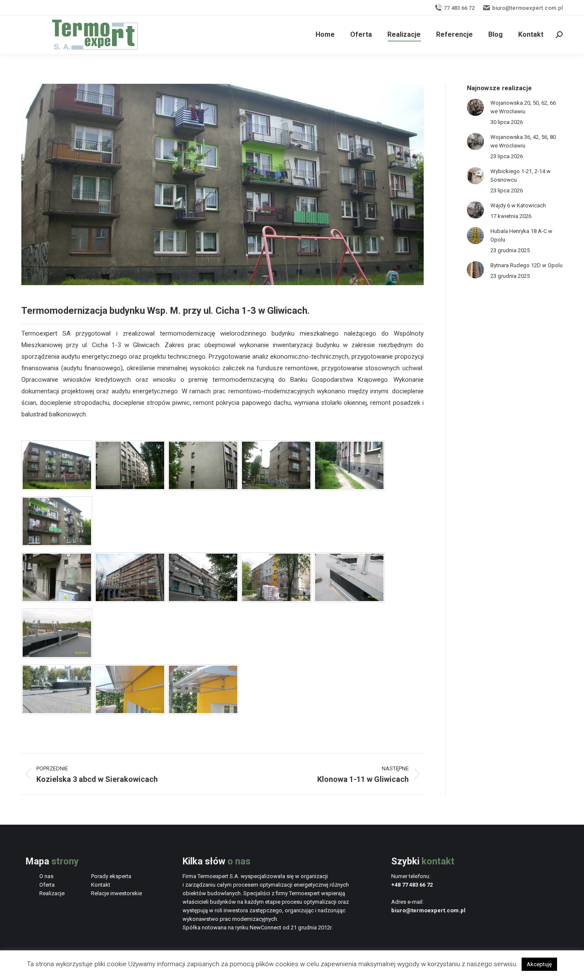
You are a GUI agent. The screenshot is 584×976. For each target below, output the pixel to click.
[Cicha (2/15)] (129, 488)
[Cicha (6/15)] (56, 544)
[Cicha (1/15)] (56, 488)
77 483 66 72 (459, 8)
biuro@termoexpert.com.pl (527, 8)
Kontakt (100, 885)
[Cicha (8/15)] (129, 600)
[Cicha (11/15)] (349, 600)
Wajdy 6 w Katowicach (518, 205)
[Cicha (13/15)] (56, 712)
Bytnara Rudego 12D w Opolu (526, 265)
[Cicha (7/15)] (56, 600)
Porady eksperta (111, 876)
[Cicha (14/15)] (129, 712)
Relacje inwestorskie (116, 893)
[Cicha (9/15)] (203, 600)
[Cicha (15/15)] (203, 712)
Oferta (47, 885)
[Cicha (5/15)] (349, 488)
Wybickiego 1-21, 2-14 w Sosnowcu (520, 175)
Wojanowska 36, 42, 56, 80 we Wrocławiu (523, 141)
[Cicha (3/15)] (203, 488)
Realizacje (52, 893)
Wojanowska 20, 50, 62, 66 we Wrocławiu (523, 107)
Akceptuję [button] (539, 964)
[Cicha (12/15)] (56, 656)
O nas (46, 876)
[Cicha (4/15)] (276, 488)
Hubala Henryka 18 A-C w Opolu (521, 235)
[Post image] (475, 107)
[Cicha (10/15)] (276, 600)
